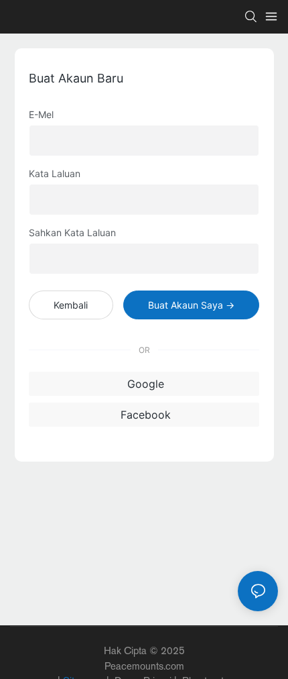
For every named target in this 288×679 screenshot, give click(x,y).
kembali (71, 305)
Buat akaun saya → (191, 305)
